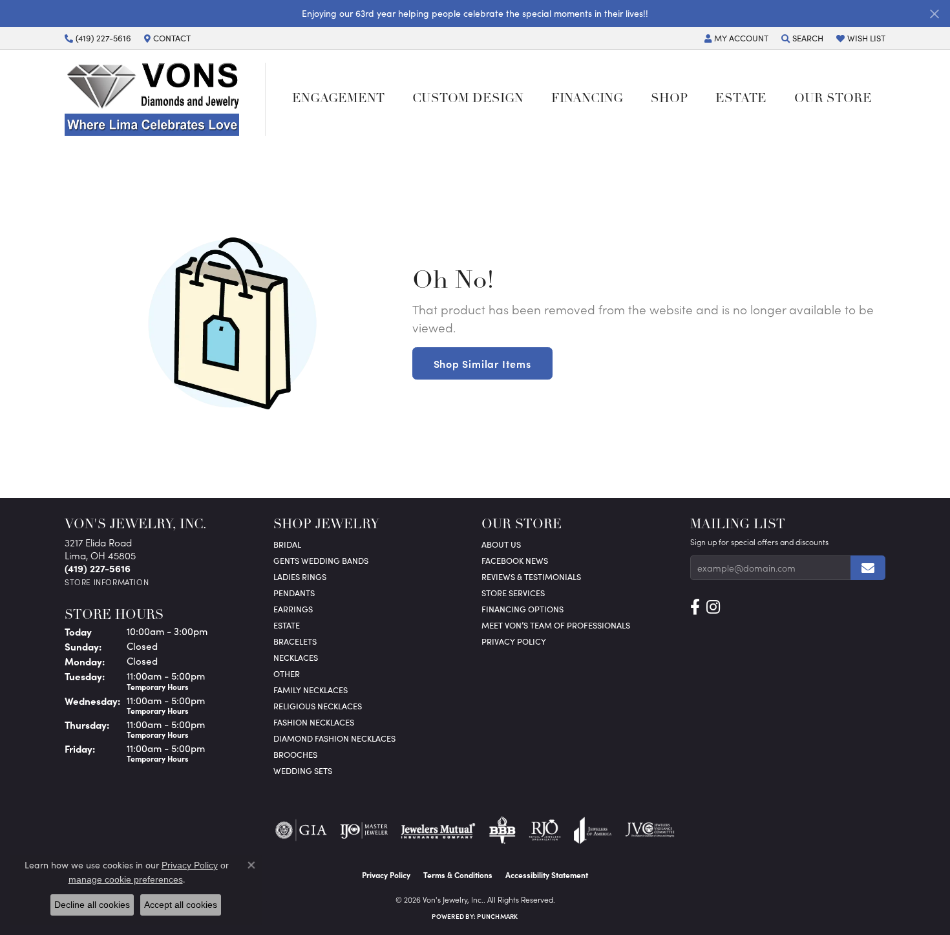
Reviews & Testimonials (531, 576)
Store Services (513, 592)
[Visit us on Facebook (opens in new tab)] (695, 607)
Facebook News (514, 560)
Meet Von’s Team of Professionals (555, 624)
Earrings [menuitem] (293, 608)
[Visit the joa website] (592, 830)
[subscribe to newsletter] (867, 567)
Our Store (833, 99)
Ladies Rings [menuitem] (299, 576)
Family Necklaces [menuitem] (310, 689)
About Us (501, 544)
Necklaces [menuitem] (295, 657)
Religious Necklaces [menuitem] (317, 705)
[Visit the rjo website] (545, 830)
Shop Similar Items (482, 363)
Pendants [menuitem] (294, 592)
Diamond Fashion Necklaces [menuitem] (334, 738)
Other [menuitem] (286, 673)
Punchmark (497, 916)
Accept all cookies (180, 904)
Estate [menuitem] (286, 624)
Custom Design (467, 99)
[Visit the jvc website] (650, 830)
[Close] (934, 14)
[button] (736, 38)
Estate (740, 99)
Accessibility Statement (546, 875)
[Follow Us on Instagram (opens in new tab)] (713, 607)
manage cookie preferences (126, 879)
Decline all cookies (92, 904)
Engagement (338, 99)
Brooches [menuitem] (295, 754)
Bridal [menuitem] (287, 544)
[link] (98, 38)
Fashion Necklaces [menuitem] (313, 721)
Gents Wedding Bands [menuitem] (320, 560)
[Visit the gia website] (301, 830)
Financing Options (522, 608)
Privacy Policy (513, 641)
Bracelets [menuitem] (295, 641)
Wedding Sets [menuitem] (302, 770)
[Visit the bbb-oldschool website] (502, 830)
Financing (587, 99)
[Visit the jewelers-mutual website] (438, 830)
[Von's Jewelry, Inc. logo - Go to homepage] (165, 99)
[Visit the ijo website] (364, 830)
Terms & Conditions (457, 875)
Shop (669, 99)
